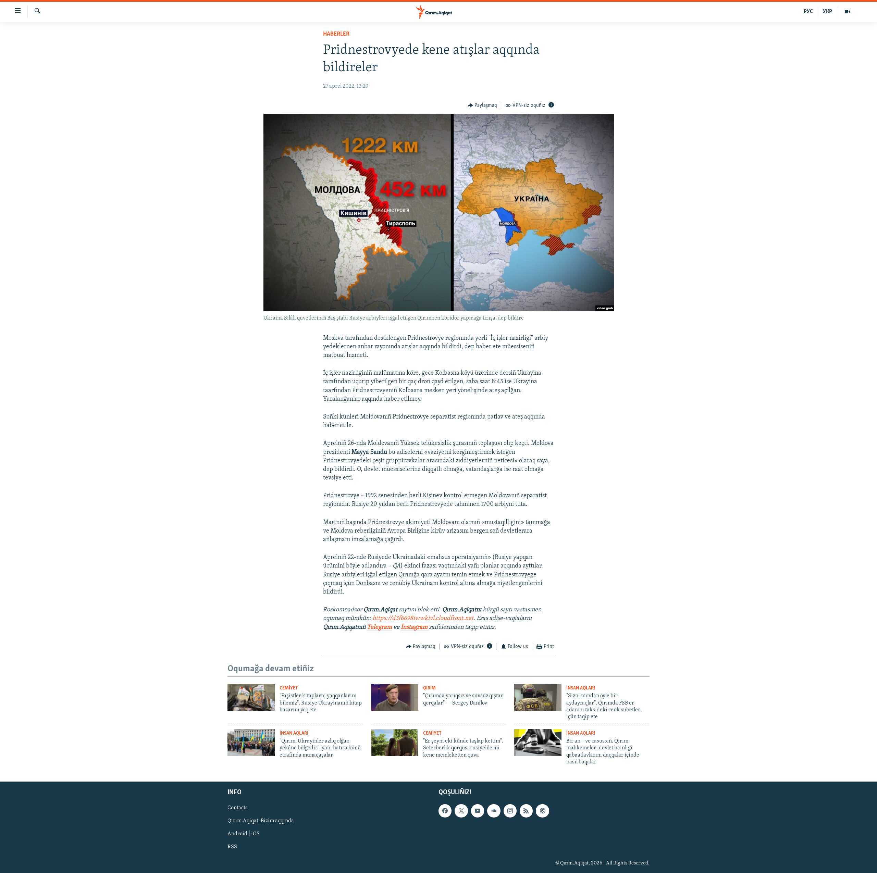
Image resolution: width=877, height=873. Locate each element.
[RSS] (526, 810)
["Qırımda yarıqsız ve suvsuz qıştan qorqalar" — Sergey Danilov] (394, 697)
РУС (808, 11)
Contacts (237, 808)
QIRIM (429, 688)
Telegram (379, 627)
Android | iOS (243, 834)
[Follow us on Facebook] (445, 810)
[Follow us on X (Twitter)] (461, 810)
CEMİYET (289, 688)
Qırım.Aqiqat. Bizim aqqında (260, 821)
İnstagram (415, 627)
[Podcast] (542, 810)
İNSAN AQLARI (580, 688)
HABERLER (336, 34)
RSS (232, 847)
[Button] (482, 105)
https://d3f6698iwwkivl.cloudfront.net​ (422, 618)
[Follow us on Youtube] (477, 810)
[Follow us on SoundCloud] (493, 810)
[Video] (847, 11)
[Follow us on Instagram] (510, 810)
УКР (827, 11)
